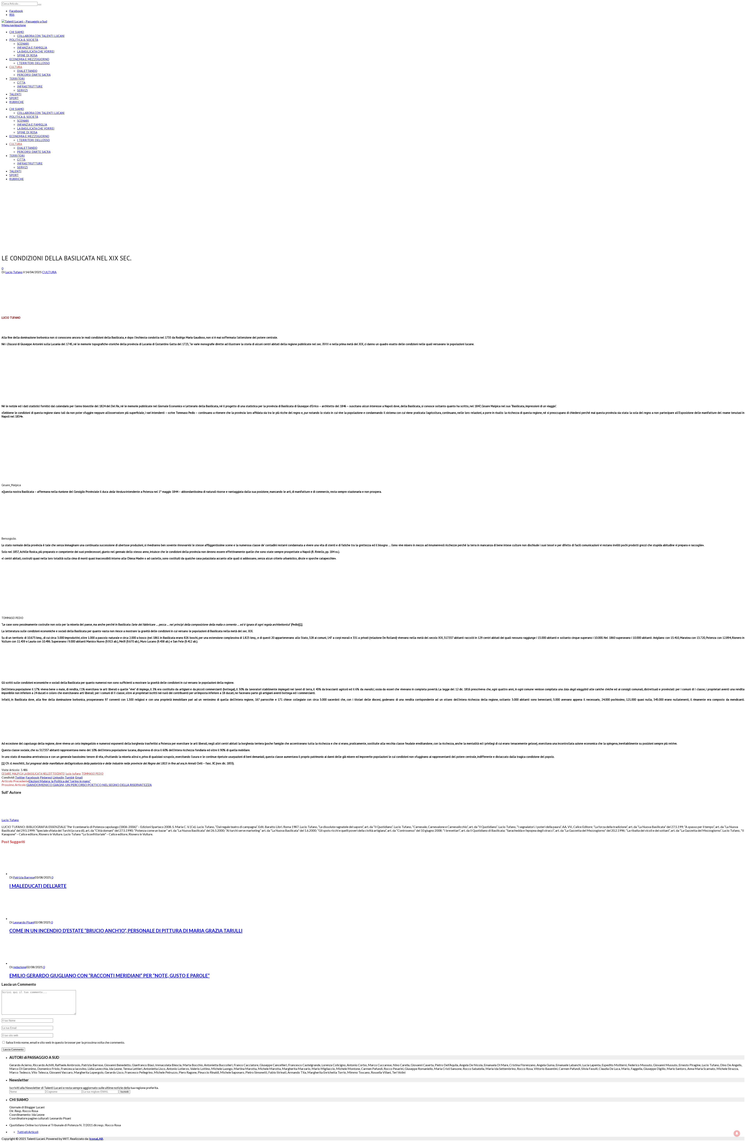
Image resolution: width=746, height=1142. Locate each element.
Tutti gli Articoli (27, 1132)
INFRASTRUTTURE (30, 86)
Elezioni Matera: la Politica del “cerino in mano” (60, 781)
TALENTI (15, 94)
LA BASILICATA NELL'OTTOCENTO (44, 773)
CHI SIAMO (16, 32)
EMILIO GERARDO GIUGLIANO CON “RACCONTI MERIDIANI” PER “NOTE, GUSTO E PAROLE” (109, 975)
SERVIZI (22, 90)
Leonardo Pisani (23, 922)
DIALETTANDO (27, 71)
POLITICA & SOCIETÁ (23, 40)
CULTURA (15, 67)
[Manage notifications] (737, 1133)
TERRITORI (17, 79)
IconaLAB (96, 1138)
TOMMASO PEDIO (92, 773)
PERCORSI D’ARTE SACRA (34, 75)
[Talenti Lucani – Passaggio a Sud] (24, 21)
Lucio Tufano (14, 272)
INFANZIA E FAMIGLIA (32, 47)
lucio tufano (73, 773)
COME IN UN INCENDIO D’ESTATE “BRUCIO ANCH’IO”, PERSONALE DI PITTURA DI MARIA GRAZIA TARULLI (125, 930)
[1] (300, 624)
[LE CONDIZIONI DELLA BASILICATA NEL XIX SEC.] (53, 248)
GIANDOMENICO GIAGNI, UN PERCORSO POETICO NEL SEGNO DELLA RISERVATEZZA (89, 785)
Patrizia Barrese (24, 877)
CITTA (21, 82)
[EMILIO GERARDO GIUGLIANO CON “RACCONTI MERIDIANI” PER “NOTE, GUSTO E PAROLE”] (30, 963)
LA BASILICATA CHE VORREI (35, 51)
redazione (19, 967)
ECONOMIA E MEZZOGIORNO (29, 59)
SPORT (14, 98)
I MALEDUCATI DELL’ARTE (37, 886)
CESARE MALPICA (12, 773)
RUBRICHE (16, 102)
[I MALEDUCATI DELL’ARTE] (30, 873)
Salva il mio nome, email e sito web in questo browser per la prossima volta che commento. (65, 1042)
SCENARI (23, 44)
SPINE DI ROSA (27, 55)
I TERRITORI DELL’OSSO (33, 63)
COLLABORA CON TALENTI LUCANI (40, 36)
